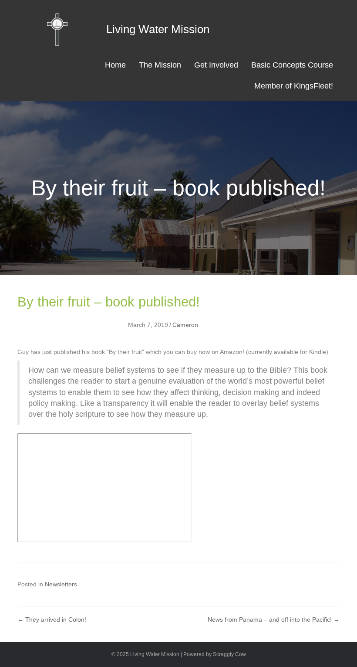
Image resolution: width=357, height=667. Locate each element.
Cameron (185, 324)
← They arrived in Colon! (51, 619)
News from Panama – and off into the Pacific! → (274, 619)
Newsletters (61, 584)
